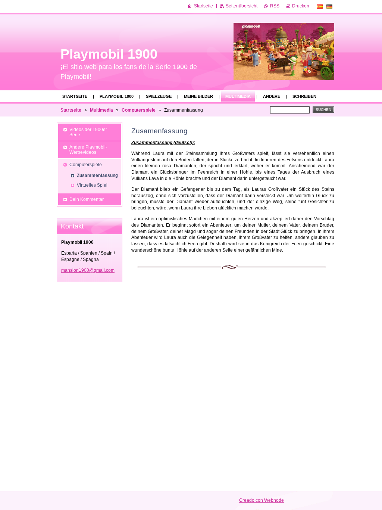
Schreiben (304, 96)
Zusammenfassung (97, 175)
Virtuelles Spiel (92, 185)
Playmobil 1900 (117, 96)
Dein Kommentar (86, 199)
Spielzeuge (159, 96)
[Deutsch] (329, 6)
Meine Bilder (198, 96)
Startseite (74, 96)
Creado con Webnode (261, 500)
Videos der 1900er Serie (88, 132)
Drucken (300, 6)
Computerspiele (139, 110)
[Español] (320, 6)
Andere (271, 96)
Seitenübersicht (241, 6)
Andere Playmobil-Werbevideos (88, 149)
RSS (274, 6)
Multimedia (238, 96)
